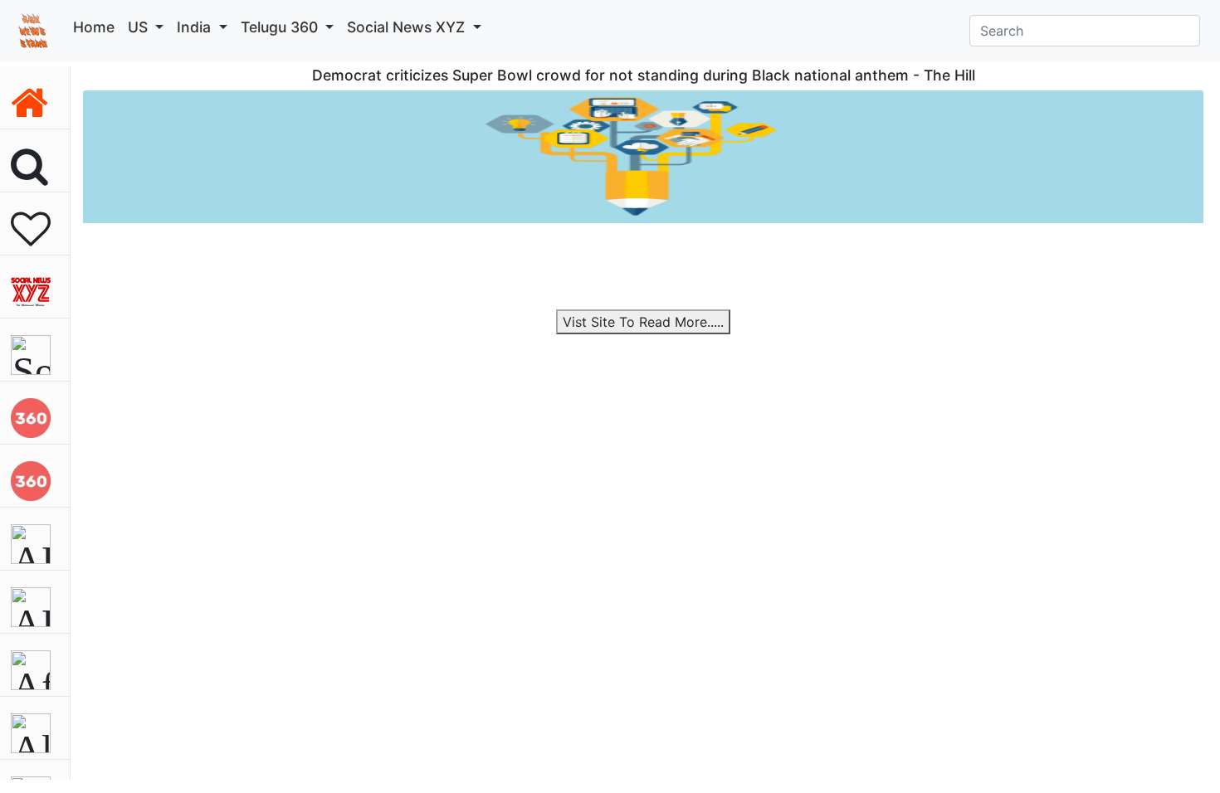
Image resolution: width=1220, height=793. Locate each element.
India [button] (196, 27)
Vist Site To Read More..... (643, 322)
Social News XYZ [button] (408, 27)
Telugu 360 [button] (281, 27)
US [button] (140, 27)
